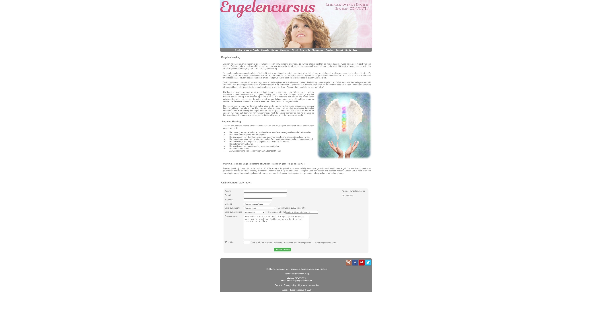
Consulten (284, 50)
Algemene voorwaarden (308, 285)
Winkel (295, 50)
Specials (265, 50)
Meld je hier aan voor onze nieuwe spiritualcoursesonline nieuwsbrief (296, 269)
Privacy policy (289, 285)
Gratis (348, 50)
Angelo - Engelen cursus (293, 290)
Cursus (274, 50)
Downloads (305, 50)
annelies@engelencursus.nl (299, 281)
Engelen (238, 50)
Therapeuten (317, 50)
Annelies (329, 50)
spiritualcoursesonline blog (297, 274)
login (355, 50)
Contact (339, 50)
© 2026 (307, 290)
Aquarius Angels (251, 50)
